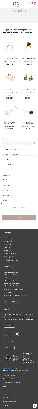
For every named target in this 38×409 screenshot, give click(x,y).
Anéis (6, 61)
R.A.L (4, 386)
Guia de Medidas (9, 247)
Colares (6, 126)
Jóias (13, 61)
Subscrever (9, 348)
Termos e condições (8, 379)
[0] (34, 4)
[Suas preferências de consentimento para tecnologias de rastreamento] (35, 406)
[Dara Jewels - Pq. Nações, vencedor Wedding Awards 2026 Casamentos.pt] (29, 358)
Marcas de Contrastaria (9, 401)
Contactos (6, 398)
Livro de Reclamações (9, 394)
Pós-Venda (8, 238)
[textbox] (19, 155)
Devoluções (8, 257)
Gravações (8, 241)
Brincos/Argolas (12, 92)
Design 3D (7, 244)
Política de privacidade (9, 375)
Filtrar (19, 218)
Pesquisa (34, 143)
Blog (4, 390)
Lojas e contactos (11, 302)
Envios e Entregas (10, 254)
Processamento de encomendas (11, 383)
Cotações (5, 405)
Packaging (7, 251)
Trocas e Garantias (11, 260)
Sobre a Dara (9, 326)
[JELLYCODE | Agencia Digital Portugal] (4, 370)
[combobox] (19, 154)
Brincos (5, 92)
